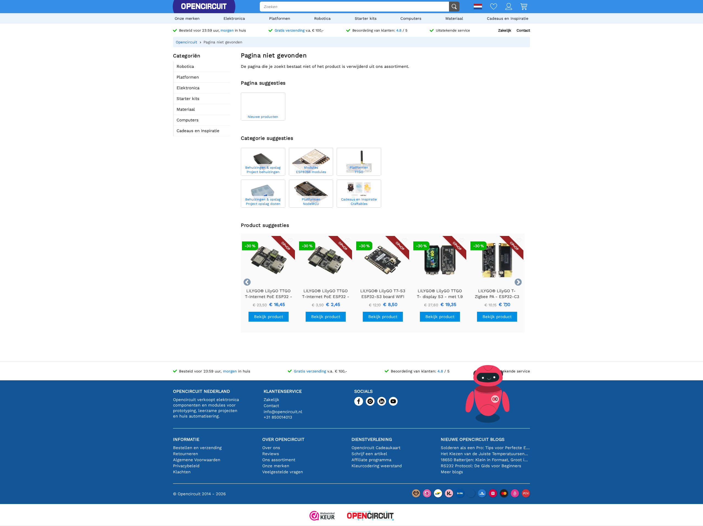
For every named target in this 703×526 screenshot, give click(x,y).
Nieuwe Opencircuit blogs (472, 439)
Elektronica (234, 18)
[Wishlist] (489, 7)
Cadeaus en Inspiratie (507, 18)
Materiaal (454, 18)
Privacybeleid (186, 465)
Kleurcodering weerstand (377, 465)
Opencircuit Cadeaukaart (376, 447)
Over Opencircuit (283, 439)
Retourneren (185, 453)
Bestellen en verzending (197, 447)
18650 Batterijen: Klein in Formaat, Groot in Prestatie (485, 459)
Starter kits (365, 18)
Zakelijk (504, 30)
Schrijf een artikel (369, 453)
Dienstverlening (372, 439)
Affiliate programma (371, 459)
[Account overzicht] (504, 7)
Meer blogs (452, 471)
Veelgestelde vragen (282, 471)
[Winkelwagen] (519, 7)
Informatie (186, 439)
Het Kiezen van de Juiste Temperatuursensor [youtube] (485, 453)
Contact (523, 30)
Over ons (271, 447)
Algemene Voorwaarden (196, 459)
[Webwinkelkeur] (322, 516)
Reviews (270, 453)
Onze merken (187, 18)
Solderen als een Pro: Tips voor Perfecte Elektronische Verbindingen (485, 447)
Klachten (182, 471)
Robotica (322, 18)
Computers (410, 18)
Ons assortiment (278, 459)
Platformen (279, 18)
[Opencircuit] (204, 6)
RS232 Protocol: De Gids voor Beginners (481, 465)
